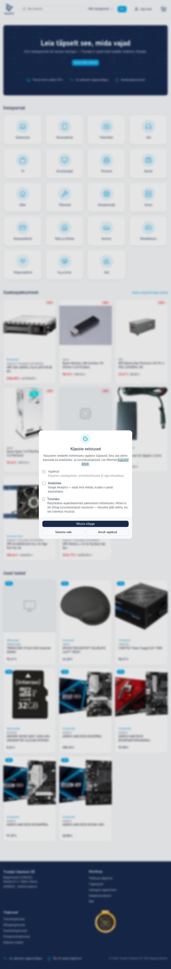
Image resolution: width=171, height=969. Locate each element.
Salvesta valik (63, 532)
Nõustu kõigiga (85, 523)
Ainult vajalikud (107, 532)
